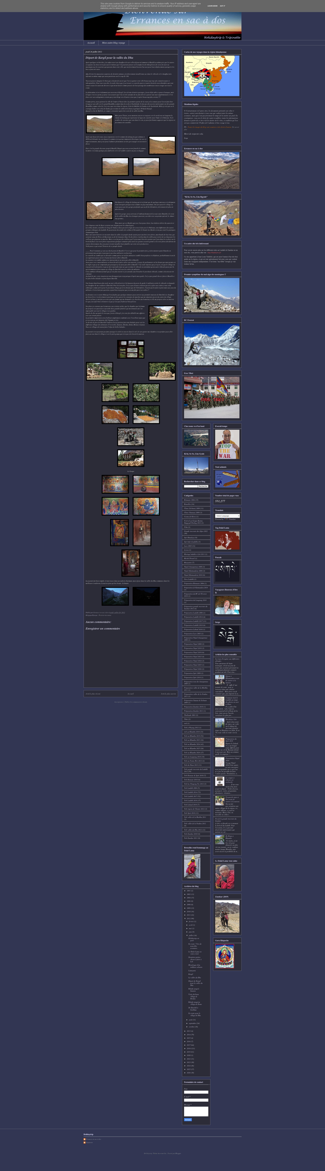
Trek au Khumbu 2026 (192, 752)
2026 (189, 1072)
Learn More (212, 6)
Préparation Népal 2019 (192, 652)
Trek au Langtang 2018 (192, 757)
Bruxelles (187, 504)
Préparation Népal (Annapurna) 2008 (195, 638)
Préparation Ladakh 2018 (193, 625)
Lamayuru (192, 970)
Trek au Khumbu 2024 (192, 744)
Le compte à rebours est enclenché (230, 779)
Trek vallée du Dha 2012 (193, 830)
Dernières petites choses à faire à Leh (194, 959)
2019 (189, 1052)
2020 (189, 1055)
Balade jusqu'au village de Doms (195, 1003)
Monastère (188, 562)
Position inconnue (105, 615)
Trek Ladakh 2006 (190, 788)
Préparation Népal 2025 (192, 665)
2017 (189, 1045)
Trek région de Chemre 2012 (194, 809)
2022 (189, 1059)
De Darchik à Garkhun (193, 1008)
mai (190, 928)
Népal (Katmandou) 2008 (193, 571)
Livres (186, 550)
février (191, 921)
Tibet (186, 719)
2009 (189, 908)
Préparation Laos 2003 (192, 633)
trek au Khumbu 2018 (192, 731)
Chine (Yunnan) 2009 (191, 512)
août (191, 1019)
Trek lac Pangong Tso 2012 (194, 784)
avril (191, 925)
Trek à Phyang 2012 (191, 727)
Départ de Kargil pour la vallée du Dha (195, 983)
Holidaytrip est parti (193, 939)
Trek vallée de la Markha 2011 (195, 817)
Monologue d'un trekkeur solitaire (195, 966)
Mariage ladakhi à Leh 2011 (194, 554)
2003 (189, 894)
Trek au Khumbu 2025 (192, 748)
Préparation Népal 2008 (192, 644)
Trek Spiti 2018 (189, 813)
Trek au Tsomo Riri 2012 (193, 761)
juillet (191, 935)
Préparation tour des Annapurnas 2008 (196, 682)
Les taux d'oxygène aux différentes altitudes (227, 660)
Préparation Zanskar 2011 (193, 711)
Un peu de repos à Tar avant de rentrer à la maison (232, 799)
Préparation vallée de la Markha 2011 (196, 689)
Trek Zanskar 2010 (190, 834)
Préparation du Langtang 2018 (195, 600)
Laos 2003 (188, 546)
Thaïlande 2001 (189, 715)
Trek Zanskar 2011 (190, 838)
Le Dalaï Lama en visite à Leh (194, 952)
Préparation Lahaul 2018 (193, 629)
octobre (192, 1026)
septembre (193, 1023)
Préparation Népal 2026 (192, 669)
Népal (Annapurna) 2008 (193, 566)
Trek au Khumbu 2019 (192, 736)
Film (186, 527)
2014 (189, 1034)
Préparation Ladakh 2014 (193, 617)
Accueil (91, 42)
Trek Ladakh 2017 (190, 796)
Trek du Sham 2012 (191, 765)
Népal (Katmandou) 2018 (193, 575)
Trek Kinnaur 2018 (191, 779)
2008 (189, 904)
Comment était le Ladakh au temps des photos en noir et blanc (232, 700)
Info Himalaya (189, 537)
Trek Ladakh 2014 (190, 792)
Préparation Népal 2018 (192, 648)
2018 (189, 1048)
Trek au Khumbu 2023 (192, 740)
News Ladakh (189, 579)
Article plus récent (93, 693)
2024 (189, 1065)
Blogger (178, 1153)
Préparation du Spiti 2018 (231, 740)
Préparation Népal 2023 (192, 656)
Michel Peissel (189, 558)
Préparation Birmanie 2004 (194, 583)
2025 (189, 1069)
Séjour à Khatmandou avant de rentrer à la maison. (232, 679)
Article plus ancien (168, 693)
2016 (189, 1041)
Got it (222, 6)
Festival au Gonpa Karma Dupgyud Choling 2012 (193, 522)
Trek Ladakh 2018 (190, 800)
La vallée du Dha (194, 977)
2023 (189, 1062)
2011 (189, 915)
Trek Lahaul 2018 (190, 804)
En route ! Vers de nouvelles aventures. (194, 946)
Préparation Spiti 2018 (192, 677)
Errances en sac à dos (93, 1139)
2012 (189, 918)
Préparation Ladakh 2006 (193, 612)
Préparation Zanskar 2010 (193, 706)
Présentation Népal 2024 (232, 759)
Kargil (190, 974)
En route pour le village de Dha (194, 1014)
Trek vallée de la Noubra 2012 (195, 823)
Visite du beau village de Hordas (193, 996)
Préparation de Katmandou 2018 (196, 587)
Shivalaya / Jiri (231, 719)
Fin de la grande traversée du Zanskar (225, 820)
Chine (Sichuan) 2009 (192, 508)
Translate (232, 519)
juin (190, 932)
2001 (189, 890)
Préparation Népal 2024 (192, 660)
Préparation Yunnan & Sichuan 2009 (195, 701)
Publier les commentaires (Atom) (136, 702)
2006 (189, 901)
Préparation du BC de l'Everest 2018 (195, 595)
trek (185, 723)
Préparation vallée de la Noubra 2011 (195, 695)
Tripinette (89, 1143)
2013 (189, 1031)
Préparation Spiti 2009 (192, 673)
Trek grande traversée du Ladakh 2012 (196, 770)
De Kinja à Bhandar (229, 837)
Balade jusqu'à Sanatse (193, 989)
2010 (189, 911)
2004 (189, 897)
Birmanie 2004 (189, 500)
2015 (189, 1038)
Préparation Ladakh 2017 (193, 621)
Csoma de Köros (190, 516)
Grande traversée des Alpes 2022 (196, 531)
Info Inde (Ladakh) (191, 541)
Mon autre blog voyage (113, 42)
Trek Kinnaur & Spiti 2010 (193, 775)
